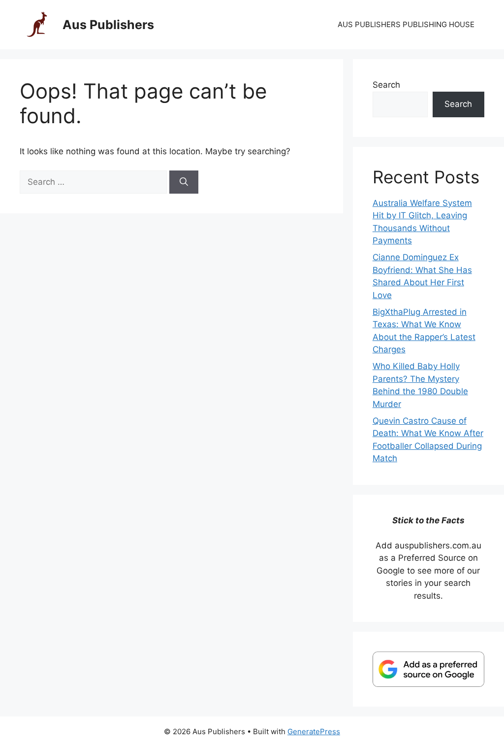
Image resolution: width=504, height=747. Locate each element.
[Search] (183, 182)
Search (386, 85)
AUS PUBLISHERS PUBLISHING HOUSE (406, 24)
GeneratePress (313, 731)
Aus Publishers (108, 24)
